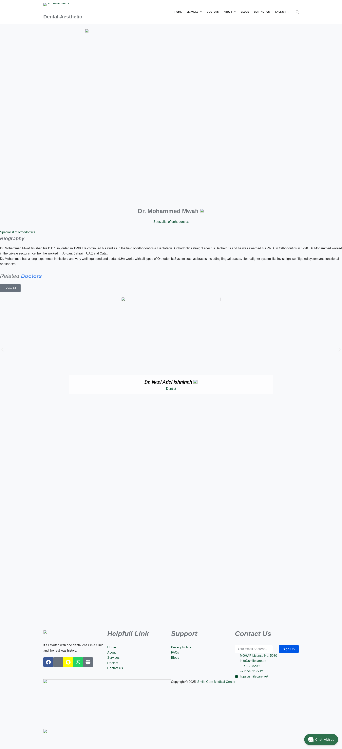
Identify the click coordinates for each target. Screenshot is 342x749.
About (228, 11)
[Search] (297, 11)
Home (178, 11)
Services (192, 11)
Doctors (213, 11)
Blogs (245, 11)
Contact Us (262, 11)
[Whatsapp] (78, 662)
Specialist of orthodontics (17, 232)
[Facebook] (48, 662)
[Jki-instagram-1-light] (58, 662)
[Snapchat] (68, 662)
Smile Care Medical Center (216, 681)
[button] (2, 349)
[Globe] (88, 662)
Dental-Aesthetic (62, 16)
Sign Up (289, 649)
